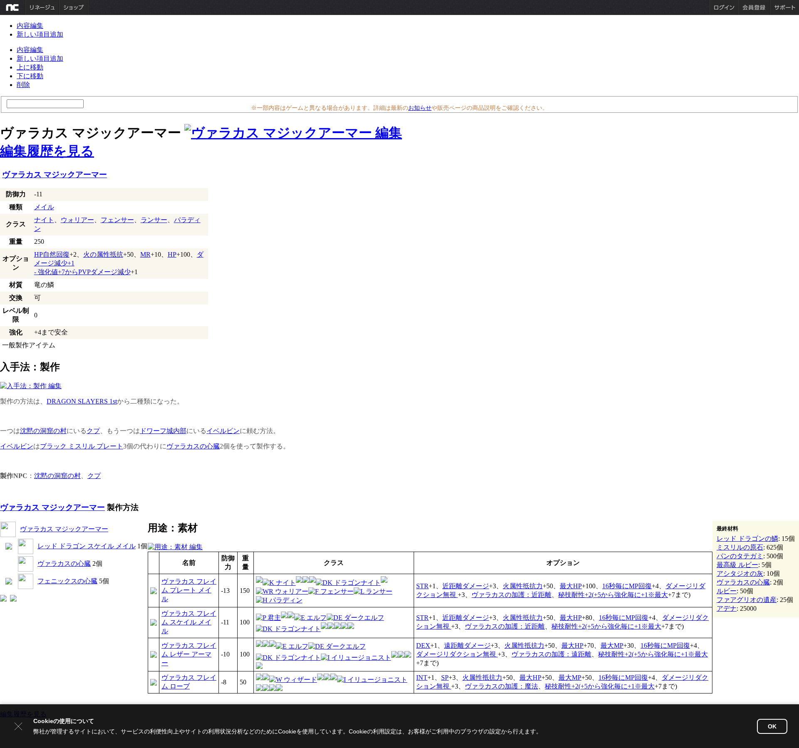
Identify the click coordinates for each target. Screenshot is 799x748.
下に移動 (30, 75)
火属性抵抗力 (523, 585)
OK (772, 726)
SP (445, 677)
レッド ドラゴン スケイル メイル (86, 546)
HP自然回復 (51, 254)
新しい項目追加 (40, 34)
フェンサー (117, 219)
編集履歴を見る (47, 151)
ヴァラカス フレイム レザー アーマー (188, 654)
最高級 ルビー (737, 564)
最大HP (571, 585)
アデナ (727, 608)
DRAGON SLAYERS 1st (82, 401)
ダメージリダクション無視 (457, 654)
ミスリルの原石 (740, 547)
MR (145, 254)
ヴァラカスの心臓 (193, 446)
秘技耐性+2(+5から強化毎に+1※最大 (613, 594)
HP (172, 254)
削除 (23, 84)
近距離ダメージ (465, 585)
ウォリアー (77, 219)
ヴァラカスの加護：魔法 (501, 686)
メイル (44, 207)
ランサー (154, 219)
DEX (423, 645)
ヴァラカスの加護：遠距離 (551, 654)
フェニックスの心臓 (67, 581)
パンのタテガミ (740, 556)
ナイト (44, 219)
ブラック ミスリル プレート (81, 446)
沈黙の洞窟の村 (43, 430)
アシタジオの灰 (740, 573)
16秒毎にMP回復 (627, 585)
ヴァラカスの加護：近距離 (511, 594)
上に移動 (30, 67)
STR (422, 585)
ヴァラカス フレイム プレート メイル (188, 590)
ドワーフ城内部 (163, 430)
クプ (93, 430)
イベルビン (223, 430)
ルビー (727, 590)
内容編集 (30, 25)
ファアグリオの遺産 (747, 599)
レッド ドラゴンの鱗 (747, 538)
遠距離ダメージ (467, 645)
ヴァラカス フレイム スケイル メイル (188, 622)
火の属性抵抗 (103, 254)
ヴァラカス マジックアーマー (54, 174)
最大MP (611, 645)
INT (421, 677)
